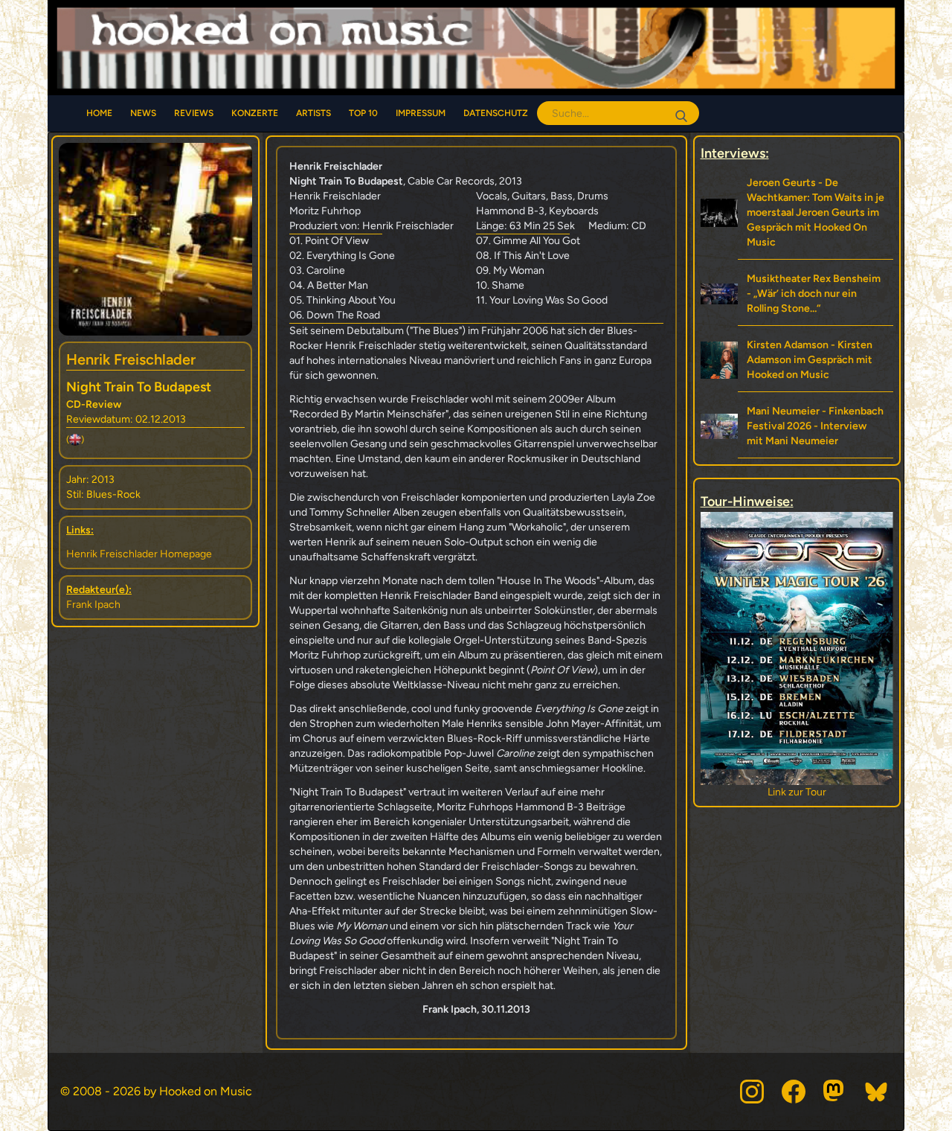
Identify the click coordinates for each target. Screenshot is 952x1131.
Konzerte (254, 113)
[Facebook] (793, 1091)
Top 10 (363, 113)
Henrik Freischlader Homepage (139, 554)
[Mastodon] (835, 1091)
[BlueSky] (877, 1091)
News (143, 113)
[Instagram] (752, 1091)
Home (99, 113)
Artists (313, 113)
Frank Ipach (93, 604)
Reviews (193, 113)
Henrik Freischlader (131, 359)
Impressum (421, 113)
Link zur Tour (797, 792)
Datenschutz (495, 113)
